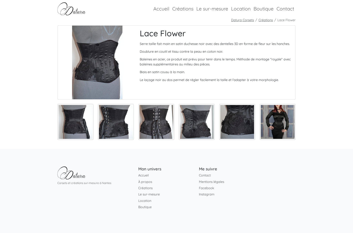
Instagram (206, 194)
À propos (145, 182)
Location (241, 9)
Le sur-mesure (212, 9)
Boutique (264, 9)
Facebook (206, 188)
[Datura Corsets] (71, 173)
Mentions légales (211, 182)
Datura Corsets (242, 20)
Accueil (161, 9)
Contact (285, 9)
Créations (182, 9)
